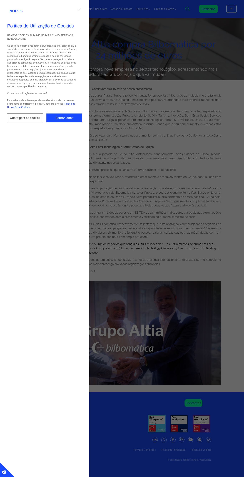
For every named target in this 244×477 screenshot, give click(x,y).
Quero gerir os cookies (25, 118)
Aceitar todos (64, 118)
